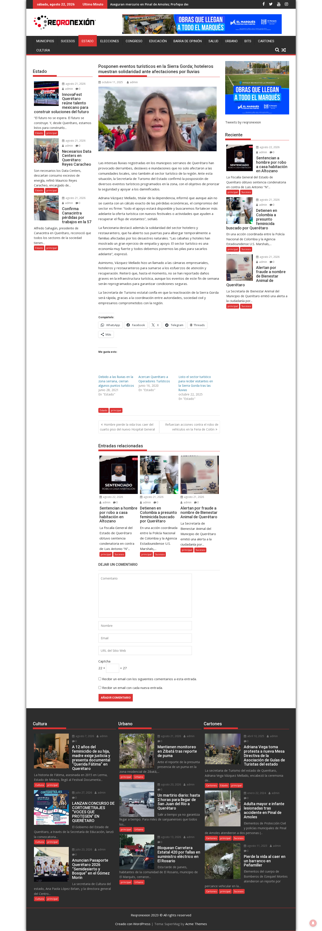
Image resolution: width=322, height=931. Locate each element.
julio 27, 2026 (83, 792)
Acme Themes (196, 924)
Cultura (43, 50)
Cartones (266, 41)
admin (134, 82)
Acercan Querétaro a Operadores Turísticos (154, 379)
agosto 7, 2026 (84, 736)
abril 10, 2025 (255, 736)
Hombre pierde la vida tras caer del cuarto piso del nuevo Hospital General (127, 426)
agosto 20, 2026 (170, 784)
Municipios (45, 41)
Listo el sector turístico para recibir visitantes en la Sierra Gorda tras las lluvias (196, 383)
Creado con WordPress (132, 924)
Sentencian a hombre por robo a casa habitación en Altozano (157, 4)
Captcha (104, 661)
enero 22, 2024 (256, 793)
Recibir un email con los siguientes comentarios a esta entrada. (149, 679)
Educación (158, 41)
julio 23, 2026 (83, 849)
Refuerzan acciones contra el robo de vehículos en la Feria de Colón (191, 426)
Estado (88, 41)
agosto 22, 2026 (112, 497)
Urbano (231, 41)
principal (116, 410)
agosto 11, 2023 (257, 846)
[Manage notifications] (313, 923)
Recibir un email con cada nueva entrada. (132, 687)
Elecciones (109, 41)
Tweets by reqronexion (243, 122)
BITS (247, 41)
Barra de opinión (187, 41)
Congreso (134, 41)
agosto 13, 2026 (170, 837)
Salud (213, 41)
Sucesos (68, 41)
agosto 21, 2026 (153, 497)
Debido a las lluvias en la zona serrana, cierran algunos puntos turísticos (116, 381)
